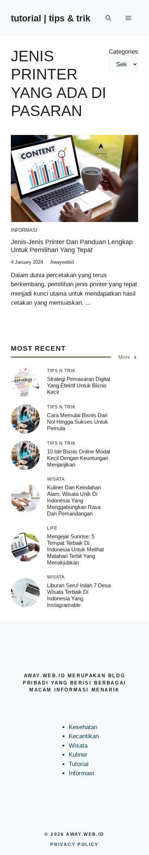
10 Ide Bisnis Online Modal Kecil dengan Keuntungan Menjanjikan (78, 458)
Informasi (24, 230)
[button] (108, 18)
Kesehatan (83, 727)
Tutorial (79, 764)
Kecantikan (84, 736)
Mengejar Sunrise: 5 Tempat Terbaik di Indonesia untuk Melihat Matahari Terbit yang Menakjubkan (75, 549)
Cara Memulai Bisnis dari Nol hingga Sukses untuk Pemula (77, 421)
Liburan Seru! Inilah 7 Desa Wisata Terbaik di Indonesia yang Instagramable (79, 595)
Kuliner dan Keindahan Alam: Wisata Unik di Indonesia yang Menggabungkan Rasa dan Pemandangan (74, 500)
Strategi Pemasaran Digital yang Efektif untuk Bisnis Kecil (78, 385)
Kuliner (78, 754)
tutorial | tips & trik (50, 18)
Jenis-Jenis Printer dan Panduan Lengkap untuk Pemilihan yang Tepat (72, 246)
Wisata (78, 745)
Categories (123, 51)
